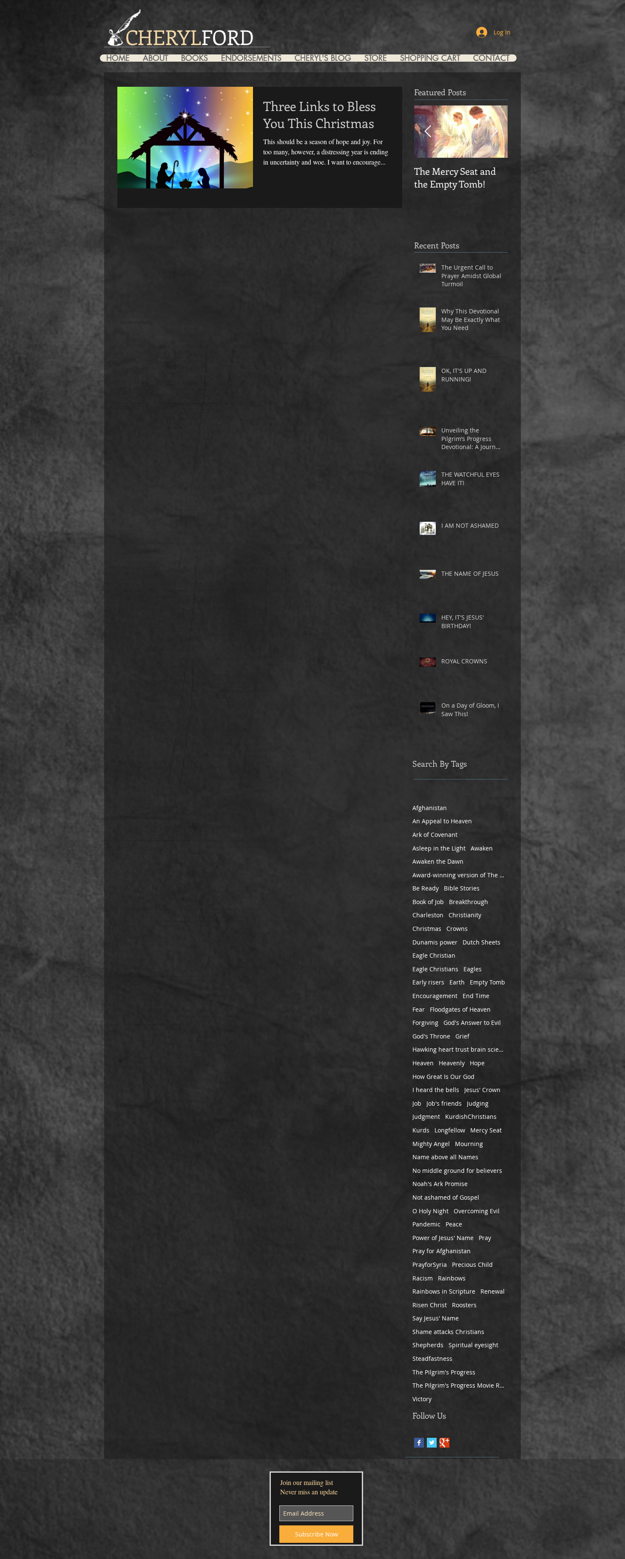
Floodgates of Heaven (460, 1009)
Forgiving (425, 1022)
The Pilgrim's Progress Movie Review (459, 1385)
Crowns (457, 929)
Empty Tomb (487, 982)
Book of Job (428, 902)
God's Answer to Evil (472, 1022)
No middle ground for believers (457, 1170)
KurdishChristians (471, 1116)
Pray (485, 1238)
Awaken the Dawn (437, 861)
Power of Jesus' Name (443, 1238)
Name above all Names (445, 1157)
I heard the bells (435, 1090)
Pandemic (426, 1224)
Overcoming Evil (477, 1211)
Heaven (423, 1063)
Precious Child (472, 1264)
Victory (422, 1399)
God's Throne (431, 1036)
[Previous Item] (428, 131)
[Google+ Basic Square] (444, 1443)
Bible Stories (462, 888)
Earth (457, 982)
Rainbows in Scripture (443, 1291)
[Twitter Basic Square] (432, 1443)
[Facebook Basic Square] (419, 1443)
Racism (422, 1278)
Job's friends (444, 1103)
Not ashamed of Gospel (445, 1197)
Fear (418, 1009)
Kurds (420, 1130)
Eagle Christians (435, 969)
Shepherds (427, 1345)
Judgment (426, 1116)
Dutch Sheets (481, 942)
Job (416, 1103)
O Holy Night (430, 1211)
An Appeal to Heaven (442, 821)
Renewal (492, 1291)
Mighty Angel (431, 1144)
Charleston (427, 915)
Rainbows (452, 1278)
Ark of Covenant (434, 835)
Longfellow (450, 1130)
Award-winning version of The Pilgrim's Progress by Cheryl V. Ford (459, 875)
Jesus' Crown (482, 1090)
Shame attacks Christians (448, 1332)
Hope (477, 1063)
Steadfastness (432, 1358)
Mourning (469, 1144)
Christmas (426, 929)
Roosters (464, 1305)
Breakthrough (468, 902)
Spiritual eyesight (473, 1345)
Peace (454, 1224)
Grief (462, 1036)
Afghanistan (429, 808)
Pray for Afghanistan (441, 1251)
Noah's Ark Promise (440, 1184)
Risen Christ (429, 1305)
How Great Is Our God (443, 1077)
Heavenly (452, 1063)
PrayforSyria (429, 1264)
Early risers (428, 982)
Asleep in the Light (439, 848)
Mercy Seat (486, 1130)
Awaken (482, 848)
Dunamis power (434, 942)
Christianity (465, 915)
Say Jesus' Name (435, 1318)
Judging (478, 1103)
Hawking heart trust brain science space (459, 1049)
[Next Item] (494, 131)
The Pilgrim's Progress (443, 1372)
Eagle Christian (433, 955)
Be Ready (425, 888)
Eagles (472, 969)
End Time (476, 996)
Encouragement (434, 996)
